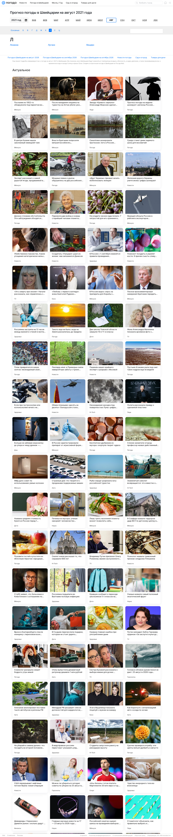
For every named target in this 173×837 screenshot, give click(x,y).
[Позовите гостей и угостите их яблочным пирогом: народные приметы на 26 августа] (30, 548)
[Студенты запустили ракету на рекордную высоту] (105, 737)
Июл (100, 20)
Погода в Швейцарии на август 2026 (23, 57)
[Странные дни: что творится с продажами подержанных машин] (67, 472)
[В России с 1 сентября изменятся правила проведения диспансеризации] (105, 245)
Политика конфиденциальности (100, 835)
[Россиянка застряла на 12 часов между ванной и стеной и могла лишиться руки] (30, 321)
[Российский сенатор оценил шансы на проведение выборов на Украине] (105, 813)
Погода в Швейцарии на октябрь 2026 (97, 57)
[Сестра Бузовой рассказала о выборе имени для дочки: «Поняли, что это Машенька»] (105, 661)
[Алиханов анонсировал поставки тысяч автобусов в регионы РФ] (30, 699)
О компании (11, 835)
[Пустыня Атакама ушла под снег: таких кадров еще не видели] (143, 359)
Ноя (144, 20)
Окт (133, 20)
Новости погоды (124, 57)
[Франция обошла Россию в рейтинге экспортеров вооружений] (143, 208)
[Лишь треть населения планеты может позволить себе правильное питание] (105, 510)
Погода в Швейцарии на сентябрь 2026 (60, 57)
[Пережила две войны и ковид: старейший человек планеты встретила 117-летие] (67, 208)
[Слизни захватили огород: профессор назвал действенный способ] (143, 435)
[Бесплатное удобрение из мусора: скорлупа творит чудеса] (105, 435)
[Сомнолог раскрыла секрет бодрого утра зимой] (30, 661)
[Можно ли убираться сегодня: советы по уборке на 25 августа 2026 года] (67, 775)
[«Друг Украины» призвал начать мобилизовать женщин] (105, 170)
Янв (34, 20)
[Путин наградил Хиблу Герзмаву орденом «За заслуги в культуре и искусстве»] (143, 624)
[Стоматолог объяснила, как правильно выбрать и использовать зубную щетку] (143, 813)
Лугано (51, 45)
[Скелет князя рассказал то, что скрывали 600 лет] (67, 548)
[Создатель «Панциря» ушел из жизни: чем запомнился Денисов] (67, 245)
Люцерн (90, 45)
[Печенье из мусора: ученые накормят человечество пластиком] (67, 510)
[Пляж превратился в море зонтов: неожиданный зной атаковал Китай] (30, 359)
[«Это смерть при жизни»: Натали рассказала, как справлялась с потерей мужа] (30, 283)
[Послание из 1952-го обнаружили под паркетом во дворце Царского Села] (30, 94)
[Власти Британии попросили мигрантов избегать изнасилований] (67, 132)
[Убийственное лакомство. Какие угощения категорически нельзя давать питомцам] (30, 245)
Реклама (20, 835)
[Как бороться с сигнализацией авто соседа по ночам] (143, 699)
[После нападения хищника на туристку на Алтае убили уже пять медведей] (67, 94)
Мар (56, 20)
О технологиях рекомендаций (123, 835)
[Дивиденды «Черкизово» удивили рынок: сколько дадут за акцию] (30, 813)
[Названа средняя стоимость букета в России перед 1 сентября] (30, 510)
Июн (89, 20)
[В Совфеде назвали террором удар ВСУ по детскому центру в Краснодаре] (143, 510)
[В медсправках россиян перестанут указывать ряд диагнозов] (67, 737)
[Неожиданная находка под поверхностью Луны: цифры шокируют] (105, 397)
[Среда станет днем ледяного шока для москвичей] (143, 132)
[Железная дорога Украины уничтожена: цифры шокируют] (143, 170)
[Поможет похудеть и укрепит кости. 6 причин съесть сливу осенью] (143, 245)
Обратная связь (140, 835)
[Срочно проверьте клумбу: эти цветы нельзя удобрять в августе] (143, 737)
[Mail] (3, 3)
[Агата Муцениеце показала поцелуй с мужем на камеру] (105, 699)
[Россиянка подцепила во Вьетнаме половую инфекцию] (67, 586)
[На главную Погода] (10, 3)
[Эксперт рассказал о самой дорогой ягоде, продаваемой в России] (30, 170)
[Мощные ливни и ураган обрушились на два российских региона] (67, 170)
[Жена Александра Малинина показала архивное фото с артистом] (143, 321)
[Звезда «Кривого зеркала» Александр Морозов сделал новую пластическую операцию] (105, 94)
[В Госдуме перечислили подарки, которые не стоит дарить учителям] (67, 624)
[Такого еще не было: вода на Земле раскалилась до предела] (67, 321)
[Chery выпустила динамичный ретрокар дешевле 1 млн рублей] (67, 661)
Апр (67, 20)
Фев (45, 20)
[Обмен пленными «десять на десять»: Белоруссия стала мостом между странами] (67, 397)
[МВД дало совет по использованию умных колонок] (30, 472)
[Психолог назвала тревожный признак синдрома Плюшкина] (143, 548)
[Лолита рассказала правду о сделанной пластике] (143, 397)
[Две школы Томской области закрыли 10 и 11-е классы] (105, 321)
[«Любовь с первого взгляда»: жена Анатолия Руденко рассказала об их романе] (67, 283)
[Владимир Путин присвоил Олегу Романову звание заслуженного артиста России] (105, 548)
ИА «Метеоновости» (164, 835)
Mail (3, 835)
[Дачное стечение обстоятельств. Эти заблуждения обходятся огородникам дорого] (30, 208)
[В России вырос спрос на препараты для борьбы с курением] (105, 283)
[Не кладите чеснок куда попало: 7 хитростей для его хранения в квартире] (105, 208)
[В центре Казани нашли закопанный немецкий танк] (30, 132)
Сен (122, 20)
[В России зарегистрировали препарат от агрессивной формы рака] (67, 435)
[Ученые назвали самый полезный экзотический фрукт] (143, 586)
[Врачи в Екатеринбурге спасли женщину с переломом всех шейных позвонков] (30, 624)
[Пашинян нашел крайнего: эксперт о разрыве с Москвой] (105, 359)
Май (78, 20)
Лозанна (14, 45)
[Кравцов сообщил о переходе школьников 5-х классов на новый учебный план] (105, 586)
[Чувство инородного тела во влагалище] (143, 775)
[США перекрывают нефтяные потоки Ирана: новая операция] (30, 775)
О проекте (83, 835)
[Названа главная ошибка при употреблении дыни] (105, 624)
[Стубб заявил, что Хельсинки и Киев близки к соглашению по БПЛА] (30, 586)
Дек (156, 20)
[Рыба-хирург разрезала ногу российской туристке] (105, 472)
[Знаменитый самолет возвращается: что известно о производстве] (143, 472)
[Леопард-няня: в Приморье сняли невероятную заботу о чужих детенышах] (67, 359)
